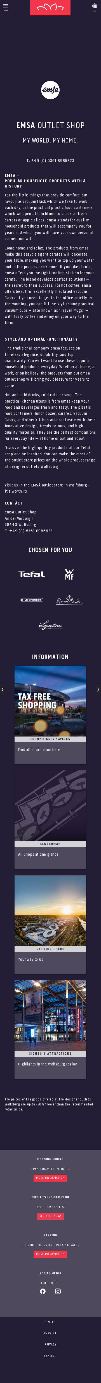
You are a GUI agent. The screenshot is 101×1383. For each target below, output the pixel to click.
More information (50, 1178)
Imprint (50, 1333)
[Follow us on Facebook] (43, 1293)
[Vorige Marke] (2, 689)
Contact (50, 1322)
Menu (6, 10)
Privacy (50, 1344)
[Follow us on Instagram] (58, 1293)
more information (50, 1254)
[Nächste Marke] (98, 689)
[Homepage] (50, 7)
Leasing (50, 1356)
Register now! (50, 1216)
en (94, 6)
